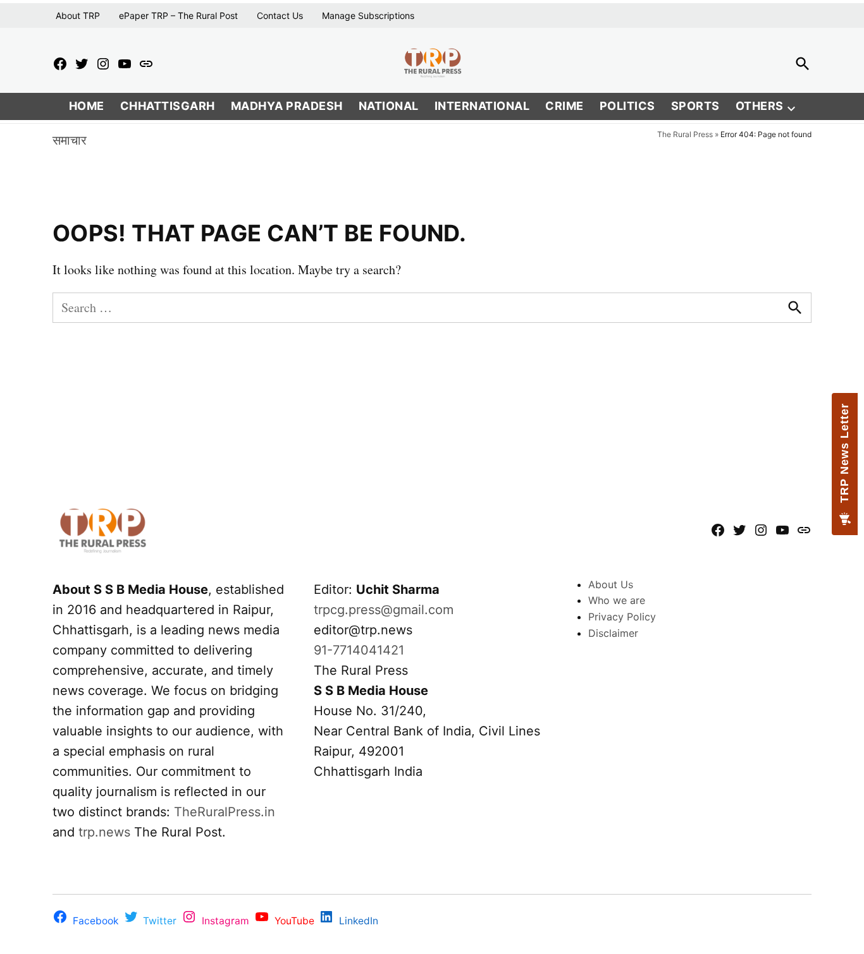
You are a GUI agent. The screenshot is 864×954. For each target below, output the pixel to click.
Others (760, 105)
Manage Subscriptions (368, 15)
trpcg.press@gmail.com (384, 609)
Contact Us (280, 15)
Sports (695, 105)
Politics (627, 105)
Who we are (616, 600)
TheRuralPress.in (224, 811)
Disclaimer (613, 633)
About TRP (78, 15)
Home (86, 105)
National (389, 105)
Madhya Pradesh (287, 105)
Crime (564, 105)
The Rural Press (685, 134)
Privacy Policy (622, 616)
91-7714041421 (359, 650)
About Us (610, 584)
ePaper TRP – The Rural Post (178, 15)
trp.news (104, 832)
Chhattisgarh (167, 105)
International (482, 105)
